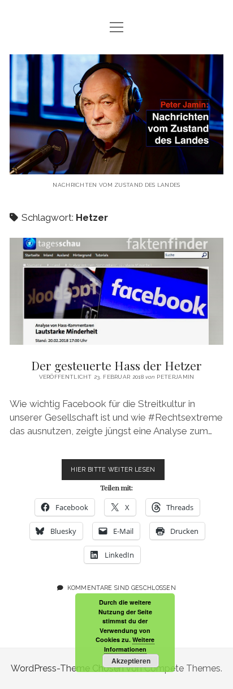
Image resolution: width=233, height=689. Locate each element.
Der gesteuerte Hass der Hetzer (116, 291)
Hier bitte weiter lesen (117, 472)
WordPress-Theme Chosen (67, 668)
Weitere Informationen (129, 644)
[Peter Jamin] (116, 165)
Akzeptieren (130, 661)
